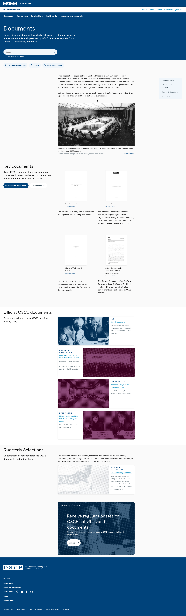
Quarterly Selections (170, 92)
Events (159, 9)
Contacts (7, 579)
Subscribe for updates (12, 587)
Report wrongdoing (52, 610)
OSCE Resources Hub (11, 9)
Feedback (66, 610)
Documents (22, 16)
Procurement (21, 610)
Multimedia (51, 16)
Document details (70, 206)
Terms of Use (8, 610)
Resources (168, 9)
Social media (8, 592)
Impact (144, 9)
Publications (37, 16)
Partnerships (8, 600)
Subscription (167, 97)
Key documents (168, 80)
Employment (8, 583)
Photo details (128, 154)
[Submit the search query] (54, 52)
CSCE (90, 78)
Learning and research (72, 16)
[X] (16, 591)
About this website (35, 610)
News (152, 9)
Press (5, 596)
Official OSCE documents (167, 86)
